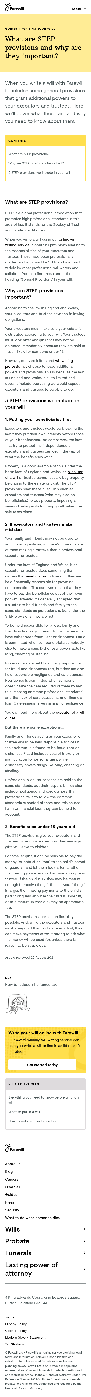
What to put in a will (24, 1111)
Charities (12, 1187)
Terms (9, 1316)
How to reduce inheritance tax (32, 1120)
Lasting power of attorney (31, 1269)
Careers (11, 1179)
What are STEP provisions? (28, 153)
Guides (11, 28)
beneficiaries (35, 576)
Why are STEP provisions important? (36, 163)
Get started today (42, 1064)
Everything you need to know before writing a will (43, 1100)
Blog (9, 1171)
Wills (12, 1229)
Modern (25, 1337)
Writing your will (38, 28)
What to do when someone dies (32, 1217)
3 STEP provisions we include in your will (39, 172)
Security (12, 1210)
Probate (17, 1241)
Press (9, 1202)
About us (12, 1163)
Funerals (18, 1253)
